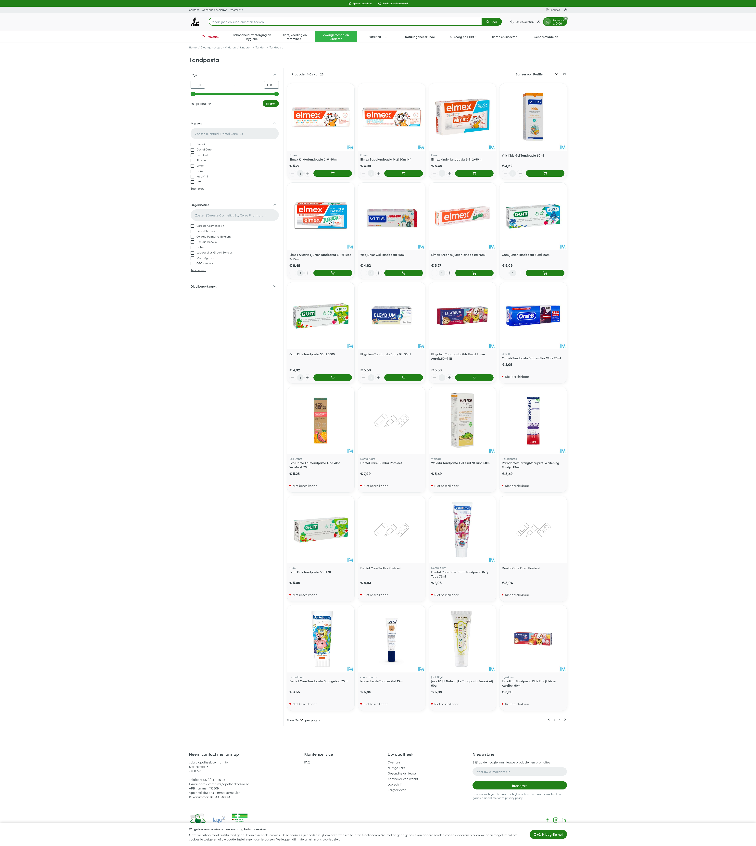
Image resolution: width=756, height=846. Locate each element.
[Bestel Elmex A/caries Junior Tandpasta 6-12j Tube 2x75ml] (332, 273)
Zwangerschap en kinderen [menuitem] (340, 37)
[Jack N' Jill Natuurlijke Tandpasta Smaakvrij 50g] (462, 638)
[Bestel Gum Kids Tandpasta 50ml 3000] (332, 377)
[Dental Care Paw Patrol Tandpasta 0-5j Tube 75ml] (462, 529)
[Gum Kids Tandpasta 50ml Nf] (320, 529)
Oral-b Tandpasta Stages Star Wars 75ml (531, 358)
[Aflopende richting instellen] (564, 74)
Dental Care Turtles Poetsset (380, 568)
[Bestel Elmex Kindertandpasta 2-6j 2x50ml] (474, 173)
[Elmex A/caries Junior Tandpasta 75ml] (462, 216)
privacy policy (513, 798)
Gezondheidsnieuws (214, 10)
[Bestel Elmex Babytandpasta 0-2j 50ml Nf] (403, 173)
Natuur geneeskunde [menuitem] (423, 37)
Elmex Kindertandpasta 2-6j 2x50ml (456, 159)
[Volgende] (564, 719)
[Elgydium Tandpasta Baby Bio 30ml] (391, 316)
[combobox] (345, 22)
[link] (549, 719)
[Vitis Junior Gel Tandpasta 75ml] (391, 216)
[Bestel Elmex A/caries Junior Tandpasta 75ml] (474, 273)
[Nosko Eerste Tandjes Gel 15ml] (391, 638)
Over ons (394, 762)
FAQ (307, 762)
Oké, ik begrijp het (548, 834)
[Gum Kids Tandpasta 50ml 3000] (320, 316)
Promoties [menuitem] (212, 37)
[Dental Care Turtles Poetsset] (391, 529)
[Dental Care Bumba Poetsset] (391, 420)
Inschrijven (519, 785)
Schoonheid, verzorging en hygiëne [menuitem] (253, 37)
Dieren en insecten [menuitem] (508, 37)
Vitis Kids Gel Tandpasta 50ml (523, 155)
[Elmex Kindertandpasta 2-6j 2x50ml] (462, 117)
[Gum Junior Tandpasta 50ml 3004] (533, 216)
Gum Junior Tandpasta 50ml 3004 (525, 254)
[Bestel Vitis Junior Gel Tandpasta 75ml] (403, 273)
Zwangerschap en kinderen (218, 47)
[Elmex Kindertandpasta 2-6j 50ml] (320, 117)
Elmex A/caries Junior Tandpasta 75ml (458, 254)
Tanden (260, 47)
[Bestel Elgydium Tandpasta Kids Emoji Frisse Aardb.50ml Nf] (474, 377)
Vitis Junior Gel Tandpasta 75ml (382, 254)
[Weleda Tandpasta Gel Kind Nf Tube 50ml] (462, 420)
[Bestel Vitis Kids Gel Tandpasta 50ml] (545, 173)
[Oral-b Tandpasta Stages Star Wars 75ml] (533, 316)
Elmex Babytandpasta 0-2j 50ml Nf (385, 159)
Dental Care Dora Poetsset (521, 568)
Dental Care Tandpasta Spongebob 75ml (318, 681)
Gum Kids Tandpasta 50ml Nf (310, 572)
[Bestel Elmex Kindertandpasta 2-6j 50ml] (332, 173)
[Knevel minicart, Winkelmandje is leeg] (547, 21)
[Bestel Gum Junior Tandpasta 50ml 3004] (545, 273)
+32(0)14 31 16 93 (214, 779)
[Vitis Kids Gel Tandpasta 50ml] (533, 117)
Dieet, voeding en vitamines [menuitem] (298, 37)
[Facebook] (547, 820)
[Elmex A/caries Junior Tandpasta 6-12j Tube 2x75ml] (320, 216)
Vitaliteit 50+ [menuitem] (384, 37)
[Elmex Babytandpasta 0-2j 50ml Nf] (391, 117)
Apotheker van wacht (403, 778)
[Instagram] (556, 820)
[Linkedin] (564, 820)
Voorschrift (236, 10)
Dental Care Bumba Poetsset (381, 463)
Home (193, 47)
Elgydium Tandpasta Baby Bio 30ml (385, 354)
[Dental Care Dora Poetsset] (533, 529)
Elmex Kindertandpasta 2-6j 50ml (313, 159)
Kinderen (245, 47)
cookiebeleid (331, 839)
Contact (194, 10)
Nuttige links (396, 767)
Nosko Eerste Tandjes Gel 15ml (381, 681)
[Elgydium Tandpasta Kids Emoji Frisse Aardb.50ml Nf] (462, 316)
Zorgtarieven (397, 789)
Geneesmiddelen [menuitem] (550, 37)
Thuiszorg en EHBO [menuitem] (465, 37)
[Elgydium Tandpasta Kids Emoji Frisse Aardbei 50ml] (533, 638)
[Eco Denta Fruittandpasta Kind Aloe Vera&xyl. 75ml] (320, 420)
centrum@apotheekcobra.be (229, 784)
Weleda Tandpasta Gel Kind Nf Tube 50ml (460, 463)
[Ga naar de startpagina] (195, 22)
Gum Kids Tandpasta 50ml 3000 (312, 354)
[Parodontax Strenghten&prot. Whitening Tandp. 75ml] (533, 420)
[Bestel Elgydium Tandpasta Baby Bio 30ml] (403, 377)
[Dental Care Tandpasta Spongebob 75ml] (320, 638)
